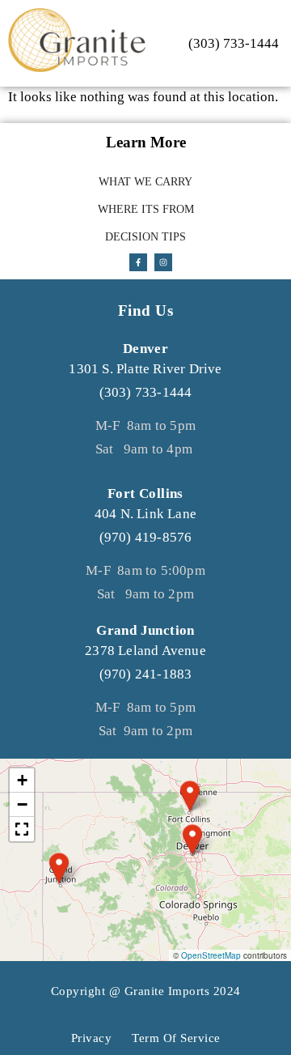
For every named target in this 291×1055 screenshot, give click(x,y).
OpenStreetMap (211, 955)
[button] (59, 868)
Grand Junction (145, 630)
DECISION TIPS (145, 237)
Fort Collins (145, 493)
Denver (145, 348)
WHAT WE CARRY (145, 182)
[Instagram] (163, 262)
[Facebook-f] (138, 262)
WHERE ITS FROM (146, 209)
